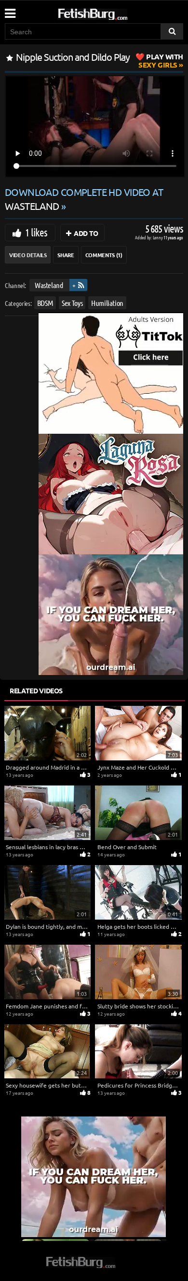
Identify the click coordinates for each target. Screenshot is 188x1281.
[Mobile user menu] (9, 10)
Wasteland (49, 284)
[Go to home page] (110, 12)
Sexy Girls (160, 60)
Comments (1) (103, 255)
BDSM (45, 302)
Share (65, 255)
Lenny (158, 237)
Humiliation (107, 302)
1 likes (36, 232)
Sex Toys (72, 302)
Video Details (27, 255)
